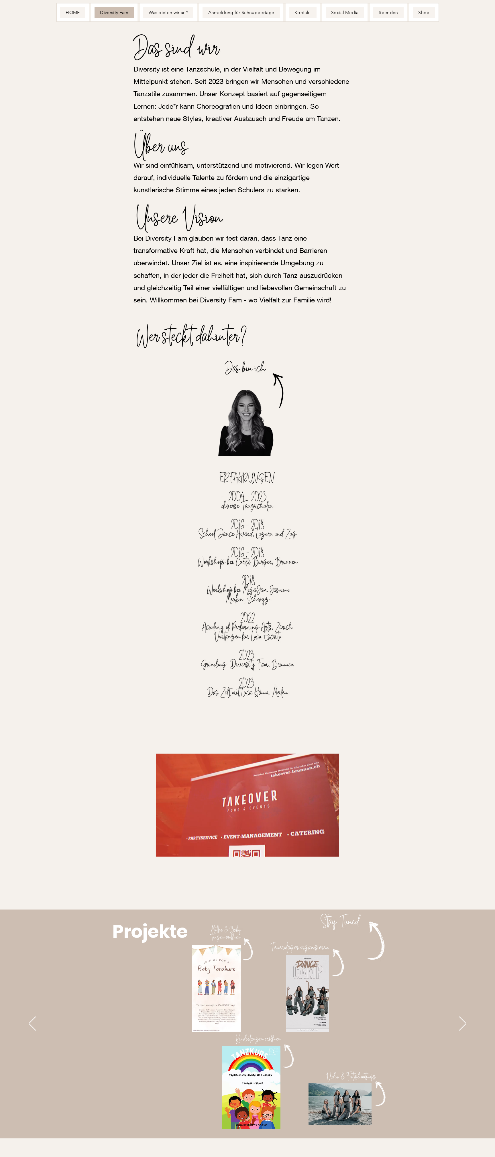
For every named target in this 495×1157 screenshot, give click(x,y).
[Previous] (32, 1024)
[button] (247, 850)
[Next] (462, 1024)
